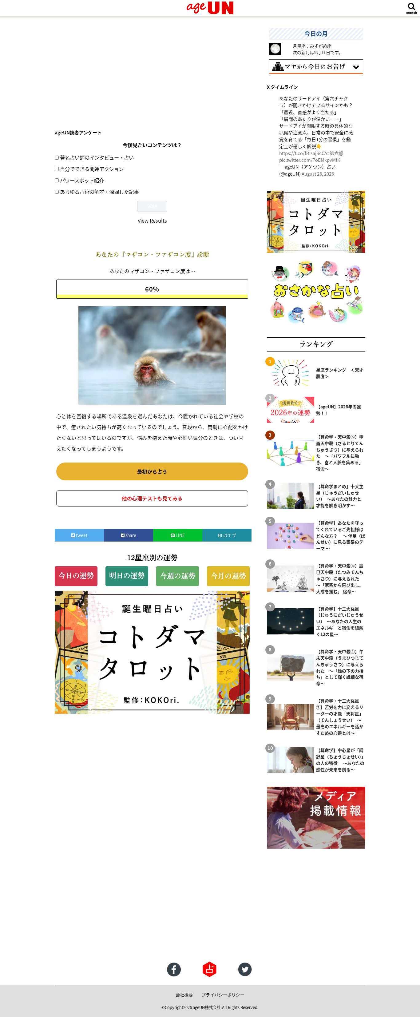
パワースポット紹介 (82, 180)
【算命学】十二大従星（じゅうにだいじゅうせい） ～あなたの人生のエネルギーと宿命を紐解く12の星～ (339, 622)
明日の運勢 (127, 575)
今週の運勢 (177, 575)
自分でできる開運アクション (92, 169)
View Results (152, 220)
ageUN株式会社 (207, 1007)
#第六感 (335, 153)
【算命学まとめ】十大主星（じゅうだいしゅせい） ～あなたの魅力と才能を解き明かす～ (339, 496)
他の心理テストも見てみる (152, 498)
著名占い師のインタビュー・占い (97, 157)
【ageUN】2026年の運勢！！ (338, 409)
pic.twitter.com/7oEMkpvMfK (309, 160)
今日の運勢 (76, 575)
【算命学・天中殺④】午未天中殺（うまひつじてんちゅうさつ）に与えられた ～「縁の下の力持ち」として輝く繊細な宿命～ (339, 667)
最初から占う (152, 471)
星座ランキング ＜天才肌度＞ (339, 373)
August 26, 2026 (318, 173)
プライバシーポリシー (222, 994)
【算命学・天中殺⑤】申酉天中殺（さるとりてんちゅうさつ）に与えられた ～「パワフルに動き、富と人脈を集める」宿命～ (339, 453)
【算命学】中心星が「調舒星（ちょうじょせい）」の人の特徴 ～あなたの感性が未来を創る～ (340, 760)
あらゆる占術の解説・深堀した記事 (99, 191)
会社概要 (184, 994)
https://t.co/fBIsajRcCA (303, 153)
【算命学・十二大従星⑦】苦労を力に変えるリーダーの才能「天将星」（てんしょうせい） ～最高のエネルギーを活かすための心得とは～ (339, 716)
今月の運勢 (228, 575)
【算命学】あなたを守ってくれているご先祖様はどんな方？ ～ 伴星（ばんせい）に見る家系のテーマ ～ (340, 536)
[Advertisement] (152, 71)
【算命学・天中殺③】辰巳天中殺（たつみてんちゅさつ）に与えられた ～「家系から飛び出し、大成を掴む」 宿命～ (339, 578)
